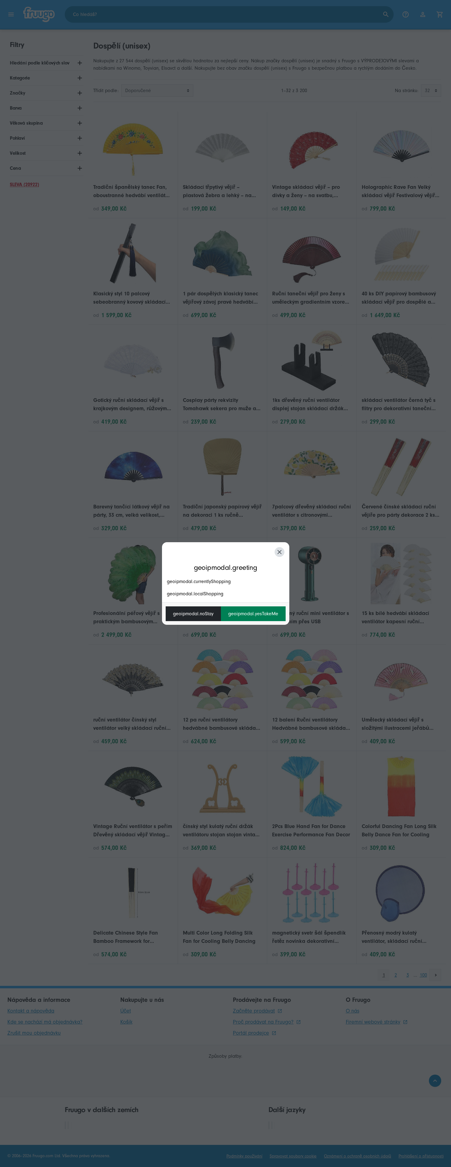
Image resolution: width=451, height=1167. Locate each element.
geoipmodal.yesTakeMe (253, 614)
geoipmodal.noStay (193, 614)
